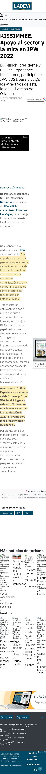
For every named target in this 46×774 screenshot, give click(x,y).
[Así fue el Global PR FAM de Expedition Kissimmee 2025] (41, 631)
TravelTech (5, 744)
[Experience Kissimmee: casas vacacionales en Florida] (41, 565)
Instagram (21, 733)
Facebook (21, 729)
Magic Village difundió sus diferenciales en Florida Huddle (20, 652)
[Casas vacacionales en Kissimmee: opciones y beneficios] (4, 572)
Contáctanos (33, 764)
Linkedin (20, 737)
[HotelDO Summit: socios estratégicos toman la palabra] (29, 630)
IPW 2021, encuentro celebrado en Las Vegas (14, 210)
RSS (35, 769)
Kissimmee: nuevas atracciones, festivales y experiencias (32, 578)
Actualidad (5, 724)
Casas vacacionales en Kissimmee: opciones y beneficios (8, 603)
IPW (22, 250)
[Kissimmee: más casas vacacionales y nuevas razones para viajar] (4, 628)
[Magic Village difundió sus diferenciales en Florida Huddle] (17, 628)
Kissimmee (7, 202)
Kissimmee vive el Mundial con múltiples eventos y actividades (19, 572)
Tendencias (13, 729)
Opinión (11, 742)
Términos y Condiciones (10, 765)
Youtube (20, 742)
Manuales (23, 20)
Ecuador (12, 733)
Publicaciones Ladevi (31, 725)
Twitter (20, 724)
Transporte (13, 724)
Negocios (33, 20)
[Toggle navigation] (5, 15)
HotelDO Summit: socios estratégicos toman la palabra (32, 654)
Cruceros (12, 737)
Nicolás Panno (15, 187)
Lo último (13, 20)
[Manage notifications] (40, 769)
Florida (28, 513)
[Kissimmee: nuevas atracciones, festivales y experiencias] (29, 561)
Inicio (5, 29)
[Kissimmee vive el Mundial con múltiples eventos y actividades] (17, 556)
